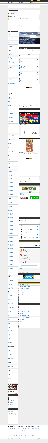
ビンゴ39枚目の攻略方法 (10, 252)
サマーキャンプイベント (22, 18)
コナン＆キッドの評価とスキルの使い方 (13, 19)
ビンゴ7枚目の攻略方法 (10, 209)
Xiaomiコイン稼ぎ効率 (10, 105)
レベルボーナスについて (10, 347)
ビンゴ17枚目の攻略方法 (10, 222)
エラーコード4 (9, 373)
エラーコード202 (9, 381)
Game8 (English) (32, 426)
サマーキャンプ (9, 61)
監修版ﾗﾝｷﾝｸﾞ (17, 4)
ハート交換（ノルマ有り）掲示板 (11, 53)
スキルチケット (9, 323)
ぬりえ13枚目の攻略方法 (10, 186)
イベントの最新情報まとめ (10, 58)
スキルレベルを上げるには (10, 315)
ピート (22, 17)
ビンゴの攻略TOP (9, 199)
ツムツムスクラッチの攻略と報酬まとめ (29, 191)
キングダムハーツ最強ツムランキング (11, 117)
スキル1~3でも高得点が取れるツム (11, 83)
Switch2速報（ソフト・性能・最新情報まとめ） (35, 428)
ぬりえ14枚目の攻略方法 (10, 187)
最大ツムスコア (9, 110)
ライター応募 (38, 426)
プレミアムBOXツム (10, 144)
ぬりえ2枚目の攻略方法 (10, 171)
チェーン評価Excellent (10, 342)
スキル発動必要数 (9, 156)
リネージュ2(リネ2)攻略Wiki (24, 435)
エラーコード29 (9, 378)
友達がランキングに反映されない (11, 366)
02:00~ (25, 131)
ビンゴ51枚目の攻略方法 (10, 268)
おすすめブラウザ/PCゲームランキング (12, 407)
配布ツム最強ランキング (10, 118)
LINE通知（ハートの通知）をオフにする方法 (12, 288)
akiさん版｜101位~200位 (10, 102)
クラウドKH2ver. (21, 59)
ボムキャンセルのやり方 (10, 299)
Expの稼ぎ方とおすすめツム (10, 351)
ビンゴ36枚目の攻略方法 (10, 248)
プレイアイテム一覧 (10, 330)
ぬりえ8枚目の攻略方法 (10, 179)
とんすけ (21, 73)
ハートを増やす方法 (10, 284)
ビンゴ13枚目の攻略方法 (10, 217)
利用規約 (14, 426)
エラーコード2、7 (9, 374)
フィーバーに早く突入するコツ (11, 296)
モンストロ (21, 78)
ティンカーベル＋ (25, 17)
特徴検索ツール (24, 199)
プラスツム (9, 163)
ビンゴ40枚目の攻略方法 (10, 253)
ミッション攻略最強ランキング (11, 124)
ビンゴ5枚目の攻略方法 (10, 206)
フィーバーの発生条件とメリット (11, 295)
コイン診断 (36, 4)
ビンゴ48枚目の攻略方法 (10, 264)
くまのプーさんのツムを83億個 (11, 62)
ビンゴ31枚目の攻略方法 (10, 241)
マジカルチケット (9, 327)
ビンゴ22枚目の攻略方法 (10, 229)
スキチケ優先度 (28, 4)
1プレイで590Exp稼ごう (22, 195)
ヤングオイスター (21, 80)
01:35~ (25, 130)
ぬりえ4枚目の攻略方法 (10, 174)
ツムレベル (9, 312)
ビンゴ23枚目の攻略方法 (10, 230)
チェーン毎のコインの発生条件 (11, 307)
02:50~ (25, 133)
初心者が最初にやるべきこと (11, 280)
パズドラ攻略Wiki (23, 431)
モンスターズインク (22, 67)
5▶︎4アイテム (29, 179)
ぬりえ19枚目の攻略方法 (10, 194)
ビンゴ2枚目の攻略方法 (10, 202)
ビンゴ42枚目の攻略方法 (10, 256)
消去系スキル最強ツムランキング (11, 121)
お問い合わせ (26, 426)
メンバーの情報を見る (29, 264)
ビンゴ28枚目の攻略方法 (10, 237)
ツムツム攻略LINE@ (10, 38)
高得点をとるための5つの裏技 (11, 292)
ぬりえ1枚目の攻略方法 (10, 170)
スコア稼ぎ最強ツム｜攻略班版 (11, 80)
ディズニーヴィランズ (22, 62)
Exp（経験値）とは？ (10, 350)
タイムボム (9, 334)
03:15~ (25, 134)
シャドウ (21, 74)
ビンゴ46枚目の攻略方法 (10, 261)
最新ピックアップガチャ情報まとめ (11, 136)
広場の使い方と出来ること (10, 359)
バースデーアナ (21, 79)
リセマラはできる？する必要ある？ (11, 279)
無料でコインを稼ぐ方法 (10, 303)
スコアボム (9, 335)
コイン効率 (25, 4)
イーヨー (21, 72)
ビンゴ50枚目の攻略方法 (10, 267)
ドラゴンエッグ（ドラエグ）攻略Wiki (34, 436)
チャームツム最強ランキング (11, 114)
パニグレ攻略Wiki (32, 435)
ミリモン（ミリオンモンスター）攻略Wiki (26, 436)
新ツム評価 (14, 4)
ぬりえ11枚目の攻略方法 (10, 183)
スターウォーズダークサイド (22, 55)
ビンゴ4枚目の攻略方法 (10, 205)
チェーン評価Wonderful (10, 343)
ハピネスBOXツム (9, 143)
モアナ (20, 81)
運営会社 (29, 426)
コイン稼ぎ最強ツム (10, 94)
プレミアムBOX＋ (9, 148)
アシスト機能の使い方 (10, 354)
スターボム (9, 338)
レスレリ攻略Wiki (15, 436)
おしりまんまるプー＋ (10, 72)
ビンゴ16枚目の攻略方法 (10, 221)
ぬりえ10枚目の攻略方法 (10, 182)
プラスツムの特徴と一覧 (11, 13)
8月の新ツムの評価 (10, 68)
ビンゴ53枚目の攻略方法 (10, 271)
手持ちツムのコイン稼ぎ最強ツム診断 (11, 41)
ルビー (8, 322)
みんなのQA (39, 4)
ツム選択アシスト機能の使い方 (11, 355)
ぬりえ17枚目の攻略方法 (10, 191)
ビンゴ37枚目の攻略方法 (10, 249)
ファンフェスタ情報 (26, 18)
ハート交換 (33, 4)
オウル (20, 60)
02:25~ (25, 132)
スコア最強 (20, 4)
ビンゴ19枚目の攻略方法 (10, 225)
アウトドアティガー (10, 71)
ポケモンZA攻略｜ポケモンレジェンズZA (17, 428)
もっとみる (16, 21)
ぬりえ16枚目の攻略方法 (10, 190)
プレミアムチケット (10, 326)
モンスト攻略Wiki (32, 431)
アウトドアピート (9, 75)
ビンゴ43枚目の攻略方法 (10, 257)
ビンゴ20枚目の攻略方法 (10, 226)
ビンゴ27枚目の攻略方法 (10, 236)
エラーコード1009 (9, 382)
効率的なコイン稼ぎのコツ (10, 304)
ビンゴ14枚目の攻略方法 (10, 218)
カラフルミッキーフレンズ (22, 66)
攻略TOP (9, 4)
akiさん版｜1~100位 (10, 101)
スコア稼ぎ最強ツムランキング (12, 16)
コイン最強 (23, 4)
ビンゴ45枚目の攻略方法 (10, 260)
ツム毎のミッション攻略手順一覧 (11, 151)
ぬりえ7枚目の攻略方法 (10, 178)
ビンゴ (31, 4)
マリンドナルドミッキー (22, 61)
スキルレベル (9, 311)
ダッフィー (21, 68)
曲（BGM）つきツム (10, 159)
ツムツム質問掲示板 (10, 46)
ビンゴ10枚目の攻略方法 (10, 213)
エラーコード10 (9, 377)
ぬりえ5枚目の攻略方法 (10, 175)
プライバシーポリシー (18, 426)
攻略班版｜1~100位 (10, 98)
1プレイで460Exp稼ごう (22, 194)
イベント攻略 (11, 4)
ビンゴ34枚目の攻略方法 (10, 245)
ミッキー (20, 17)
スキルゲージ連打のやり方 (10, 300)
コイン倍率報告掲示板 (10, 49)
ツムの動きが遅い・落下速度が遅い (11, 369)
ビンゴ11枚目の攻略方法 (10, 214)
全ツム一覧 (9, 140)
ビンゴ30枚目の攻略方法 (10, 240)
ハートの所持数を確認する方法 (11, 287)
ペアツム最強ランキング (10, 113)
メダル (8, 319)
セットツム (9, 162)
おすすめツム (21, 26)
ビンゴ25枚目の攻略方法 (10, 233)
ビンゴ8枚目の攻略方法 (10, 210)
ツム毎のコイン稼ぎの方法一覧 (11, 152)
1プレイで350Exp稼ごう (22, 193)
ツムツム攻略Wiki (20, 268)
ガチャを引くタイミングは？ (11, 358)
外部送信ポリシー (22, 426)
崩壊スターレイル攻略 (15, 431)
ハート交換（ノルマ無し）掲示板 (11, 54)
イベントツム (9, 147)
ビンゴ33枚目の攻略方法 (10, 244)
